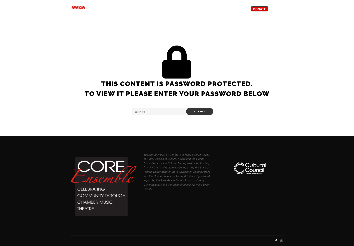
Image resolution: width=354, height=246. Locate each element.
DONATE (259, 9)
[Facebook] (276, 9)
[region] (250, 168)
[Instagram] (281, 9)
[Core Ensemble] (88, 9)
